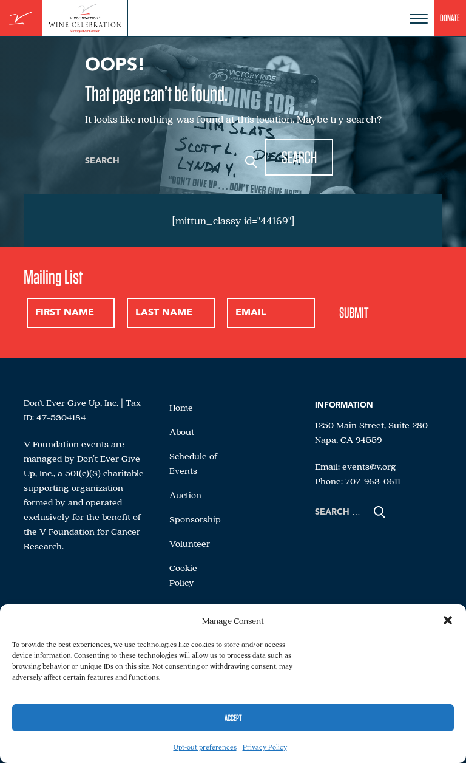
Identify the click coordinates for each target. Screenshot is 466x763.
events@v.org (369, 466)
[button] (448, 620)
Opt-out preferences (205, 746)
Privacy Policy (265, 746)
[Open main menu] (419, 19)
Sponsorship (195, 519)
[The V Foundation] (21, 19)
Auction (185, 494)
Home (181, 407)
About (181, 431)
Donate (450, 18)
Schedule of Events (193, 463)
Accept (233, 718)
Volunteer (189, 543)
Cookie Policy (183, 574)
